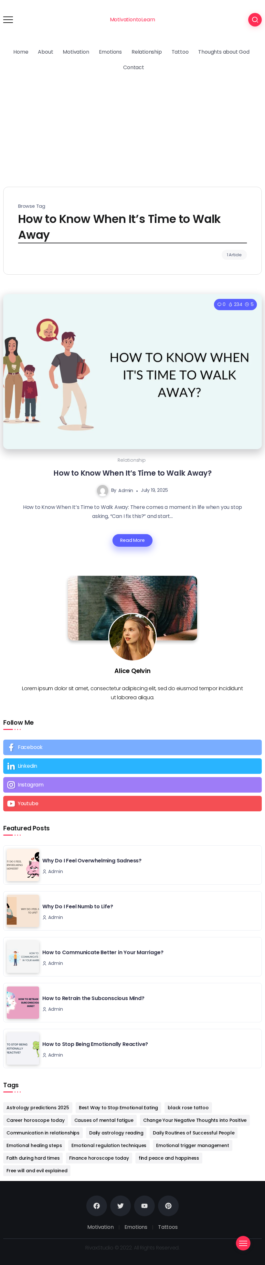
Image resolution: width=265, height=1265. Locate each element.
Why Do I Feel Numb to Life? (77, 906)
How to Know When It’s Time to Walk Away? (132, 473)
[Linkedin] (132, 766)
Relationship (132, 460)
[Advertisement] (132, 124)
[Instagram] (132, 785)
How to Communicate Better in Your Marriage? (102, 952)
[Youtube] (132, 803)
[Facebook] (132, 747)
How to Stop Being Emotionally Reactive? (95, 1044)
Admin (125, 490)
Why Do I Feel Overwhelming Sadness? (92, 860)
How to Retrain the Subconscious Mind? (93, 998)
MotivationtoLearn (132, 19)
